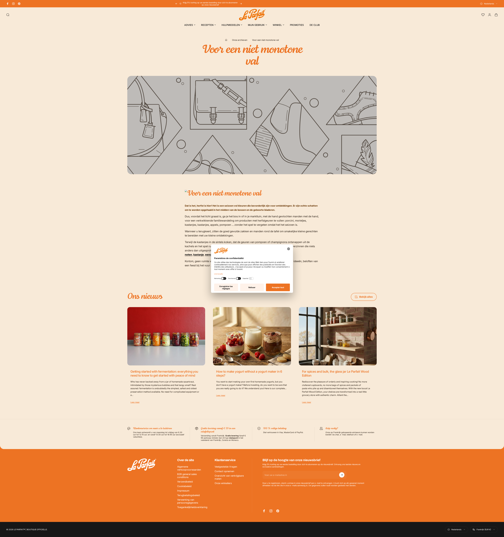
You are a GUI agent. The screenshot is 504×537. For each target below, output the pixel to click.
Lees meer (135, 402)
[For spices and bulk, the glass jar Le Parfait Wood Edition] (338, 336)
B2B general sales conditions (187, 476)
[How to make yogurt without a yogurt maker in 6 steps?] (252, 336)
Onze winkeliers (223, 483)
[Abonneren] (341, 474)
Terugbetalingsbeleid (188, 495)
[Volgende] (241, 3)
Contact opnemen (224, 471)
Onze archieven (239, 40)
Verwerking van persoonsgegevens (187, 501)
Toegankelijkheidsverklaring (192, 507)
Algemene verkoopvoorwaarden (189, 468)
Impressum (183, 490)
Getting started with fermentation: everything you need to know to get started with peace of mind (164, 373)
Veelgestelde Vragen (226, 466)
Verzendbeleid (185, 481)
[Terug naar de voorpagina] (226, 40)
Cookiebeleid (184, 486)
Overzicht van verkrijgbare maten (229, 477)
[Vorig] (176, 3)
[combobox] (489, 3)
